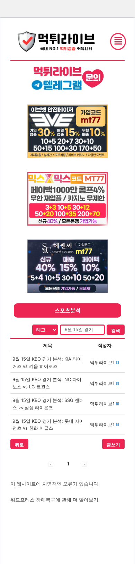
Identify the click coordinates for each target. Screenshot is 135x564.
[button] (102, 362)
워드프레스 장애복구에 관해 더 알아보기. (55, 500)
